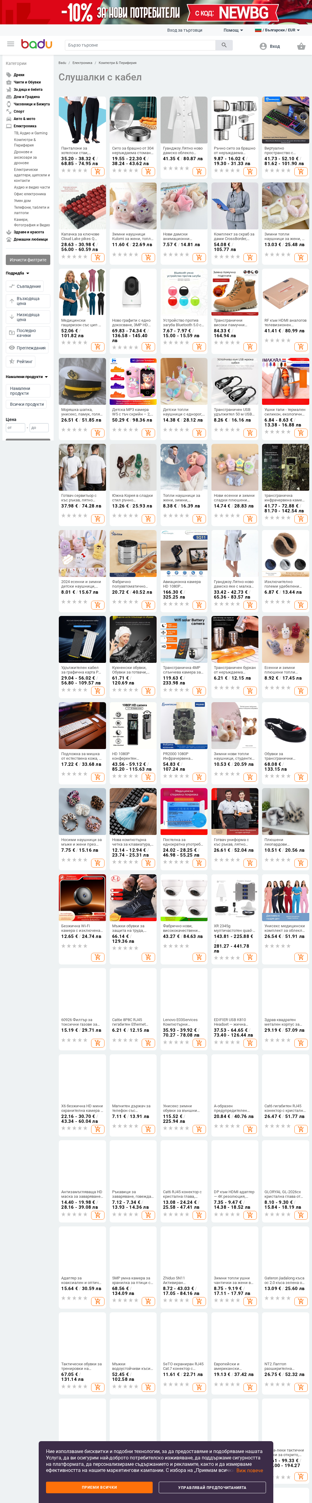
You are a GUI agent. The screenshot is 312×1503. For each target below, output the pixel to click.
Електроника (82, 63)
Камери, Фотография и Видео (32, 222)
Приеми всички (99, 1487)
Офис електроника (30, 194)
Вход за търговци (184, 30)
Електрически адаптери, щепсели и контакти (32, 175)
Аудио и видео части (32, 187)
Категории (16, 63)
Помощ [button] (231, 30)
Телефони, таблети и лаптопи (31, 210)
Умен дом (22, 201)
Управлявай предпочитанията (212, 1488)
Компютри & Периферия (25, 142)
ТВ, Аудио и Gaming (31, 133)
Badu (62, 63)
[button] (10, 44)
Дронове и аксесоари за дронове (25, 157)
